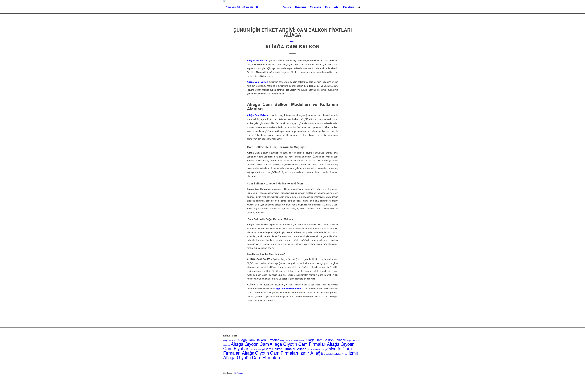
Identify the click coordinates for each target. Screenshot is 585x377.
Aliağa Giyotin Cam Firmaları (297, 344)
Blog (292, 41)
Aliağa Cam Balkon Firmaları (259, 339)
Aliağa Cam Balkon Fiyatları (325, 339)
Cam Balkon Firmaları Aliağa (285, 348)
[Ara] (359, 7)
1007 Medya (238, 373)
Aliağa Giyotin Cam (250, 344)
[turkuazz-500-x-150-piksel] (240, 7)
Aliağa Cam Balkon (292, 46)
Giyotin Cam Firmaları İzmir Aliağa (289, 352)
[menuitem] (287, 7)
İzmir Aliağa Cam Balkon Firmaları (335, 354)
